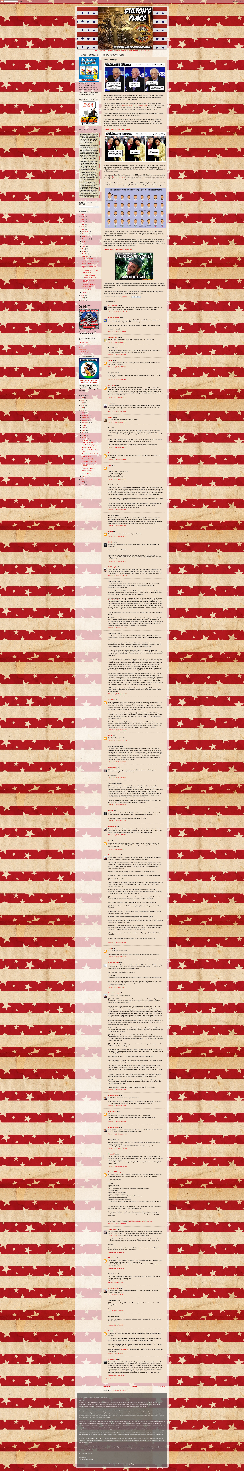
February (85, 256)
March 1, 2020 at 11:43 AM (116, 1268)
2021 (82, 226)
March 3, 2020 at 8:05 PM (115, 1325)
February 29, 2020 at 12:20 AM (117, 1166)
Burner (110, 735)
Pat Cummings (112, 767)
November (85, 234)
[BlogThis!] (134, 297)
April (83, 251)
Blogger (132, 1464)
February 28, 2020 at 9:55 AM (117, 561)
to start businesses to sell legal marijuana (134, 105)
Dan (109, 840)
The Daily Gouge (84, 352)
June (84, 246)
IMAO (80, 347)
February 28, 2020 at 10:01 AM (117, 575)
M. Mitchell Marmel (114, 317)
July (83, 244)
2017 (82, 300)
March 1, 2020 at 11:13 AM (116, 1252)
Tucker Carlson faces (114, 600)
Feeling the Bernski (88, 263)
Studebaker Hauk (113, 962)
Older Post (161, 1386)
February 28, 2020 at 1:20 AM (117, 331)
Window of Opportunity (89, 284)
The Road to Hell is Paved (90, 270)
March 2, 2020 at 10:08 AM (116, 1311)
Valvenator (111, 1258)
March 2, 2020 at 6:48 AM (115, 1295)
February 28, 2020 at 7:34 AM (117, 479)
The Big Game (86, 289)
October (84, 236)
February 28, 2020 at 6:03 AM (117, 411)
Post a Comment (111, 1379)
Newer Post (108, 1386)
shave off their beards (118, 177)
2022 (82, 224)
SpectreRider (112, 1111)
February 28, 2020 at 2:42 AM (117, 354)
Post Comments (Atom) (119, 1390)
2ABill (110, 948)
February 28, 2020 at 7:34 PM (117, 942)
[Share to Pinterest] (140, 297)
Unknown (111, 1331)
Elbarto (110, 417)
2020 (82, 229)
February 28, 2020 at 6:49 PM (117, 849)
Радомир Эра (112, 1359)
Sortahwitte (111, 699)
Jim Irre (110, 360)
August (84, 241)
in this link (124, 1349)
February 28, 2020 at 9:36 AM (117, 536)
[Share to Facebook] (138, 297)
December (85, 231)
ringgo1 (110, 531)
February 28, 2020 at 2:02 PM (117, 778)
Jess (109, 403)
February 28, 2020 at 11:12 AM (117, 627)
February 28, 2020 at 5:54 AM (117, 397)
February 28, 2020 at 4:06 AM (117, 367)
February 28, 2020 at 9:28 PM (117, 1121)
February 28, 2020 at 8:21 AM (117, 509)
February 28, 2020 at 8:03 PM (117, 1105)
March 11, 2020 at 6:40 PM (116, 1375)
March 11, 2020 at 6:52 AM (116, 1353)
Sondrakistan (83, 349)
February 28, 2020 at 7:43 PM (117, 987)
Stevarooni (111, 453)
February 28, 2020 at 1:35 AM (117, 342)
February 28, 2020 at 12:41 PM (117, 740)
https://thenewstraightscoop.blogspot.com (140, 1221)
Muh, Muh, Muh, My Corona (90, 261)
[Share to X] (136, 297)
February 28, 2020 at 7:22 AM (117, 447)
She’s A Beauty (112, 305)
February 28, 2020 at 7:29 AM (117, 459)
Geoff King (111, 385)
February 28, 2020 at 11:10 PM (117, 1134)
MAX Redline (112, 826)
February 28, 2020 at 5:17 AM (117, 379)
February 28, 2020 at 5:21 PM (117, 820)
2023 (82, 221)
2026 (82, 214)
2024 (82, 219)
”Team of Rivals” (113, 1235)
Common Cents (83, 342)
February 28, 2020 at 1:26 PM (117, 762)
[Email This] (132, 297)
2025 (82, 216)
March (84, 254)
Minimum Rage (86, 272)
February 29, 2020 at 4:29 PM (117, 1223)
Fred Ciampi (112, 567)
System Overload (87, 286)
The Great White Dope (89, 275)
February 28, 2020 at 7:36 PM (117, 956)
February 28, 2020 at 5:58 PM (117, 835)
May (83, 249)
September (85, 239)
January (84, 292)
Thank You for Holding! (89, 277)
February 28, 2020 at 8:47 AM (117, 525)
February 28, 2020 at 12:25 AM (117, 312)
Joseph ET (111, 1154)
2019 (82, 295)
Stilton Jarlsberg (113, 855)
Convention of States (85, 345)
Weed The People (87, 258)
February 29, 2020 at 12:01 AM (117, 1148)
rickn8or (110, 542)
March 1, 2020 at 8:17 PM (115, 1282)
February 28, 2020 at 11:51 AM (117, 729)
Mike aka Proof (112, 337)
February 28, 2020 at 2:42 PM (117, 804)
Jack (109, 465)
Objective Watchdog (114, 1172)
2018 (82, 298)
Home (134, 1386)
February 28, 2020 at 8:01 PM (117, 1089)
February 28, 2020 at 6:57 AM (117, 422)
